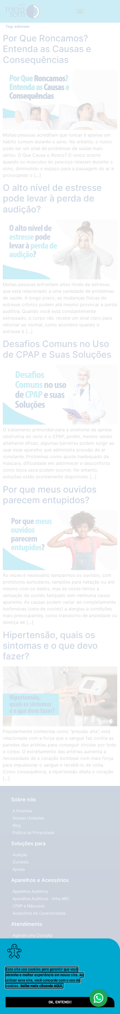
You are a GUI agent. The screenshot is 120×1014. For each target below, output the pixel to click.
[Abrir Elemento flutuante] (98, 998)
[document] (60, 507)
